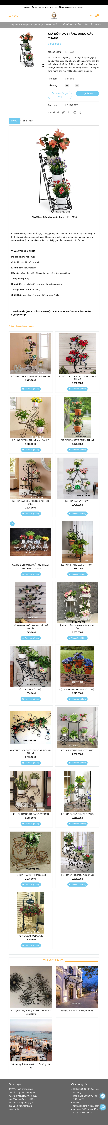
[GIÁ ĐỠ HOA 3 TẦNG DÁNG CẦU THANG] (54, 16)
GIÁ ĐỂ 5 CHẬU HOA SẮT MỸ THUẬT (30, 565)
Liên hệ (89, 93)
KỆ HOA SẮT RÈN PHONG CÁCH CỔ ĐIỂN (30, 502)
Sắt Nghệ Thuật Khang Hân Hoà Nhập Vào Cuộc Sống (31, 1012)
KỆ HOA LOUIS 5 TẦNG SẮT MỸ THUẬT (30, 376)
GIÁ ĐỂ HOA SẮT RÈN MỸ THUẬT (77, 440)
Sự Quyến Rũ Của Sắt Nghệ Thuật (77, 1010)
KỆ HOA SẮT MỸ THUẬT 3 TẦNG (77, 814)
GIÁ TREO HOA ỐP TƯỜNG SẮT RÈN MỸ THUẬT (30, 751)
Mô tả (14, 120)
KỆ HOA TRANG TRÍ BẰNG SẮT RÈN (31, 814)
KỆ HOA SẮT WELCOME (31, 936)
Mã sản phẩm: (55, 52)
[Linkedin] (69, 112)
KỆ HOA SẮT (52, 25)
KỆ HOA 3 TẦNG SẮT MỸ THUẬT (77, 565)
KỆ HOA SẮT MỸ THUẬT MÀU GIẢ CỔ (30, 440)
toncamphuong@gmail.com (72, 2)
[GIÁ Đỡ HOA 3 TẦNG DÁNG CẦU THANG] (26, 49)
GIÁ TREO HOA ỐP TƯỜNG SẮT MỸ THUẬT (30, 627)
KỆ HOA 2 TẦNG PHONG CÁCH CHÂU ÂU (77, 627)
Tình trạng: (53, 79)
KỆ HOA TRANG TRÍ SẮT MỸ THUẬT (77, 689)
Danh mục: (53, 105)
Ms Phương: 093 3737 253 (46, 2)
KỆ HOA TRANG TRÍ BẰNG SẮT (30, 875)
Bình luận (28, 120)
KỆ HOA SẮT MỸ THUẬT (77, 501)
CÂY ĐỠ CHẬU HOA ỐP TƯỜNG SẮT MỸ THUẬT (77, 377)
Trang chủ (13, 25)
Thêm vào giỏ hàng (61, 95)
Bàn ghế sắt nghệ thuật (32, 25)
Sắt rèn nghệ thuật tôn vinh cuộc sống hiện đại (31, 1066)
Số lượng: (53, 85)
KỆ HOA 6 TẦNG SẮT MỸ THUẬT (77, 750)
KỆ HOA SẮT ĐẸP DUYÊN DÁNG (77, 875)
